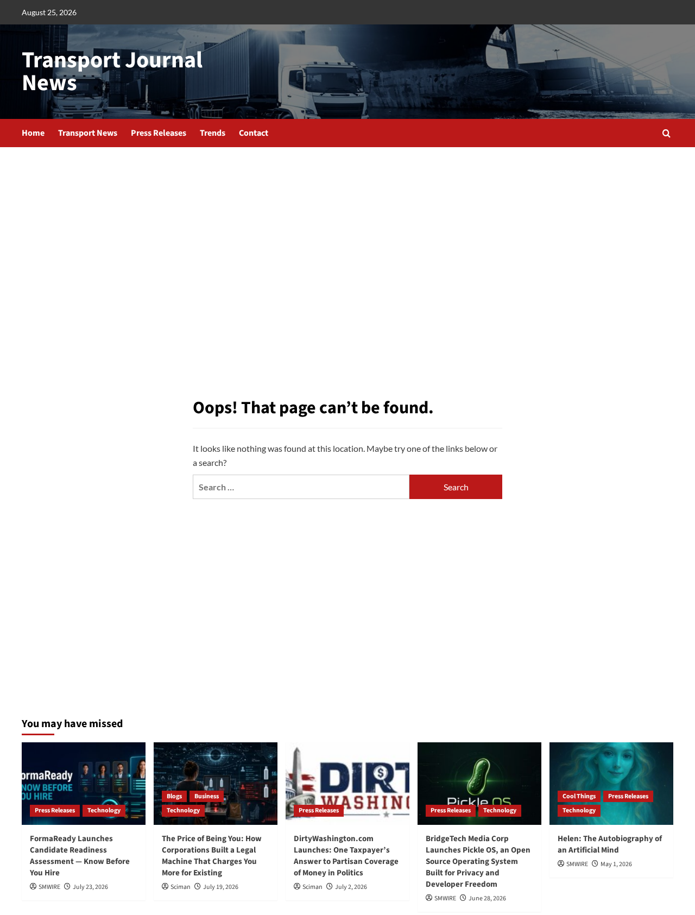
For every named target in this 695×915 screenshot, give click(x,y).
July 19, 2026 (220, 887)
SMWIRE (49, 887)
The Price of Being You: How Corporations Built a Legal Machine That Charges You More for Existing (212, 856)
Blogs (174, 796)
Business (206, 796)
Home (33, 133)
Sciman (180, 887)
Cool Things (579, 796)
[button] (666, 133)
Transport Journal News (112, 71)
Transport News (87, 133)
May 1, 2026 (616, 864)
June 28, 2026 (487, 898)
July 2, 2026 (351, 887)
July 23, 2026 (90, 887)
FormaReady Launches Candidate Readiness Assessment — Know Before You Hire (80, 856)
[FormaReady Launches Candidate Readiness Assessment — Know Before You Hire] (84, 783)
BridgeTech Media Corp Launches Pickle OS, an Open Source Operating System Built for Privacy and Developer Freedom (478, 861)
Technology (104, 810)
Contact (253, 133)
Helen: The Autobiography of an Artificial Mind (610, 844)
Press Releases (158, 133)
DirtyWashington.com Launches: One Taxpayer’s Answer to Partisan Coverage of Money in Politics (346, 856)
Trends (212, 133)
